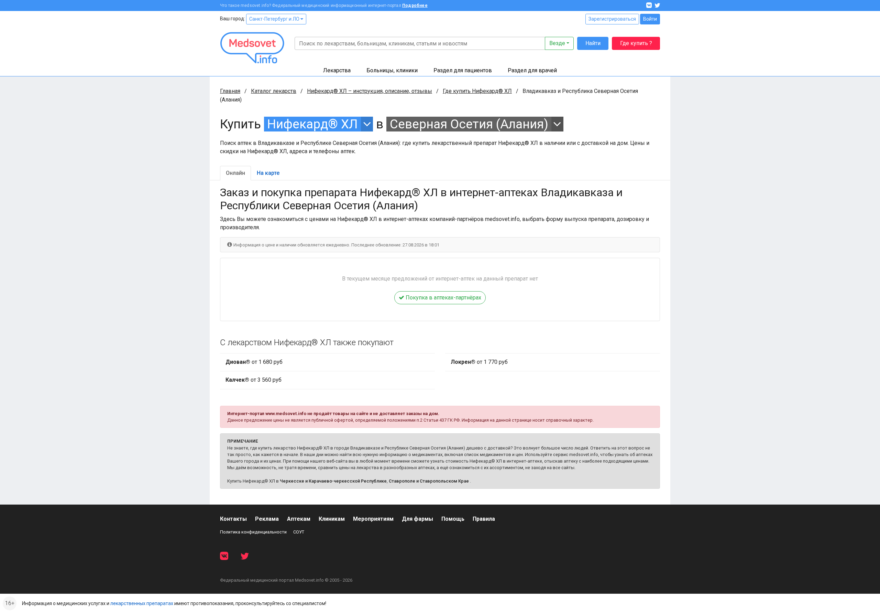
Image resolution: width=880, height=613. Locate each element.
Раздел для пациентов (462, 70)
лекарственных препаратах (141, 603)
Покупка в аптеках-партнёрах (442, 297)
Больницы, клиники (392, 70)
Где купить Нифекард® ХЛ (477, 91)
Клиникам (332, 519)
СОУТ (298, 532)
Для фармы (417, 519)
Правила (484, 519)
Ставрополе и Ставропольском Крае (429, 481)
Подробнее (415, 5)
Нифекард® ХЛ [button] (312, 124)
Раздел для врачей (532, 70)
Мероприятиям (373, 519)
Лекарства (337, 70)
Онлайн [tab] (235, 173)
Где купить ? (636, 43)
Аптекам (298, 519)
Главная (230, 91)
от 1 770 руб (479, 362)
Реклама (267, 519)
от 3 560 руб (254, 380)
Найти (593, 43)
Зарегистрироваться (612, 19)
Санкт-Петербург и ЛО (274, 19)
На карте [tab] (268, 173)
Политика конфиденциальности (253, 532)
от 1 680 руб (254, 362)
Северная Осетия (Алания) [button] (469, 124)
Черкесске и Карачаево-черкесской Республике (333, 481)
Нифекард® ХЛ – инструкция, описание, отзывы (369, 91)
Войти (650, 19)
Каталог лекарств (273, 91)
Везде (557, 43)
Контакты (233, 519)
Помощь (452, 519)
